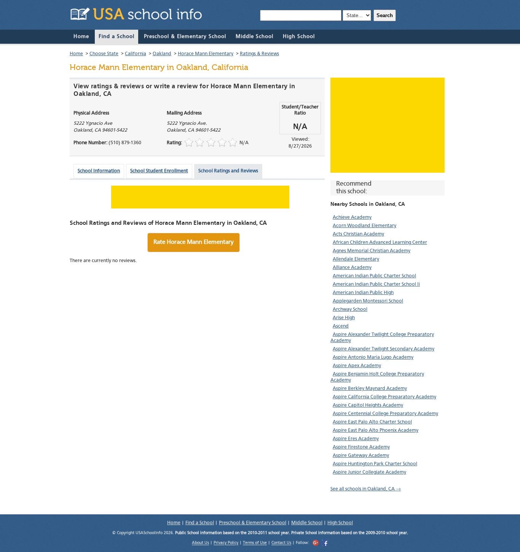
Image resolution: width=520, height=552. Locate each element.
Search (384, 15)
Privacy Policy (226, 543)
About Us (200, 543)
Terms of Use (255, 543)
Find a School (116, 36)
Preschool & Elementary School (185, 36)
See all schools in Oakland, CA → (365, 489)
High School (299, 36)
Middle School (254, 36)
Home (81, 36)
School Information (99, 171)
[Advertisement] (387, 125)
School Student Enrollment (159, 171)
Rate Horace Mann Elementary (193, 242)
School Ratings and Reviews (228, 171)
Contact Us (281, 543)
